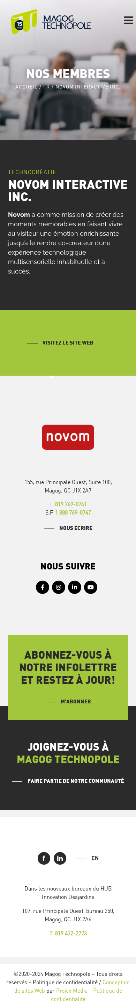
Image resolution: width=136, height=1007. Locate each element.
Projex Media (72, 990)
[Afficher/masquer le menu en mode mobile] (129, 20)
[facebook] (44, 858)
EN (95, 857)
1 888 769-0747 (73, 512)
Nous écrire (75, 528)
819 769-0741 (71, 504)
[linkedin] (60, 858)
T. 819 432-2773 (68, 933)
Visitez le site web (68, 343)
